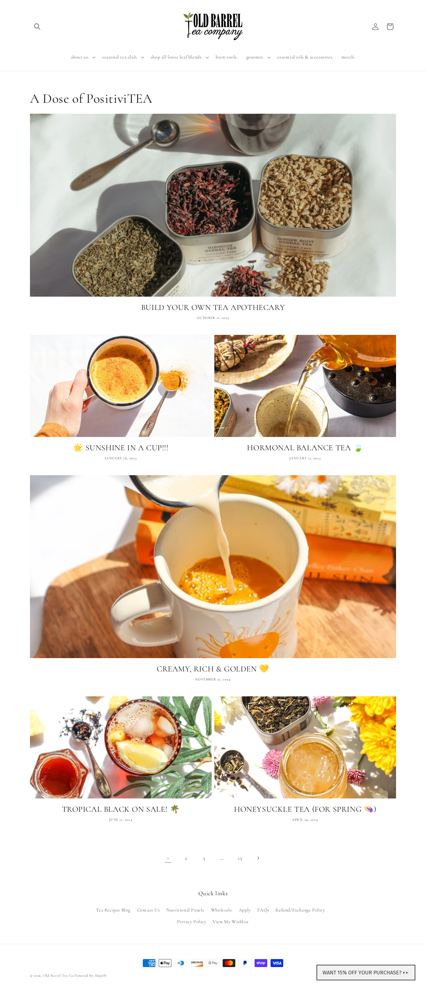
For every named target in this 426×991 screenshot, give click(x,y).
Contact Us (148, 910)
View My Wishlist (231, 921)
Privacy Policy (191, 921)
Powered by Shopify (91, 975)
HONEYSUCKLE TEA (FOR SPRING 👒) (305, 809)
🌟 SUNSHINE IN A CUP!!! (120, 448)
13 (240, 858)
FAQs (263, 910)
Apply (245, 910)
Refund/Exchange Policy (300, 910)
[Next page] (258, 858)
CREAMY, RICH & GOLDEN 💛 (213, 669)
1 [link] (168, 858)
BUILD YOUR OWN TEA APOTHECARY (213, 307)
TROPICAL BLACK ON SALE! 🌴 (121, 809)
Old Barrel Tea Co (58, 975)
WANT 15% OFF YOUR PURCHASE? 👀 (365, 972)
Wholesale (221, 910)
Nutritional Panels (185, 910)
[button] (37, 26)
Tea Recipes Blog (113, 910)
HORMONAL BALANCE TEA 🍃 (305, 448)
